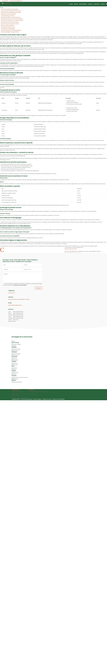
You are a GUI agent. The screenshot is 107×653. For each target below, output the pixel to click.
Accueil (71, 4)
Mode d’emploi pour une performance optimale (12, 19)
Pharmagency (29, 399)
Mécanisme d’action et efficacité (8, 14)
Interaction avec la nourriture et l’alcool (10, 23)
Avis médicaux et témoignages (8, 28)
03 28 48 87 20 (20, 391)
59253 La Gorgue (25, 299)
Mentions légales (37, 399)
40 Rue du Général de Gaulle (15, 299)
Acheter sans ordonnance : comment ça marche (12, 20)
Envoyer (38, 288)
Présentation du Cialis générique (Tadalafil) (11, 12)
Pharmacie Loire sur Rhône (71, 249)
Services (76, 4)
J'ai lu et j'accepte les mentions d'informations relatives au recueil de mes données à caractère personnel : (22, 284)
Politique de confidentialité (20, 285)
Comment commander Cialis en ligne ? (9, 9)
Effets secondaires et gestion (7, 25)
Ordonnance (96, 4)
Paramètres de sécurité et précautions (9, 22)
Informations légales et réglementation (10, 31)
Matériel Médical (83, 4)
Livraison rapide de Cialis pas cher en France (11, 10)
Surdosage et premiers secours (8, 27)
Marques (90, 4)
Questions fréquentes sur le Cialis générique (11, 30)
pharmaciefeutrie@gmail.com (15, 305)
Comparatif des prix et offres (7, 15)
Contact (103, 4)
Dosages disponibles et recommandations (10, 17)
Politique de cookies (46, 399)
